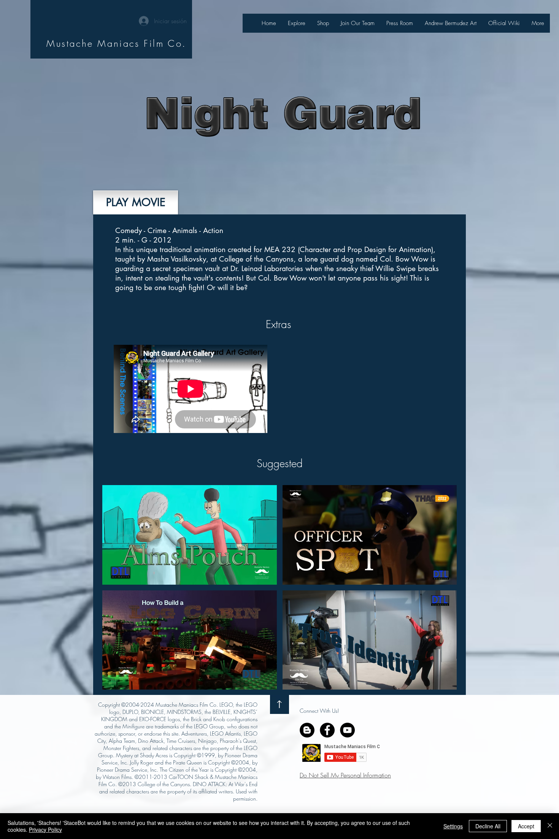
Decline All (487, 826)
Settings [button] (453, 826)
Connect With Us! (319, 710)
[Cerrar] (549, 826)
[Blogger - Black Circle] (307, 730)
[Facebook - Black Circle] (327, 730)
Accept (526, 826)
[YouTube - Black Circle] (347, 730)
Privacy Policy (45, 829)
